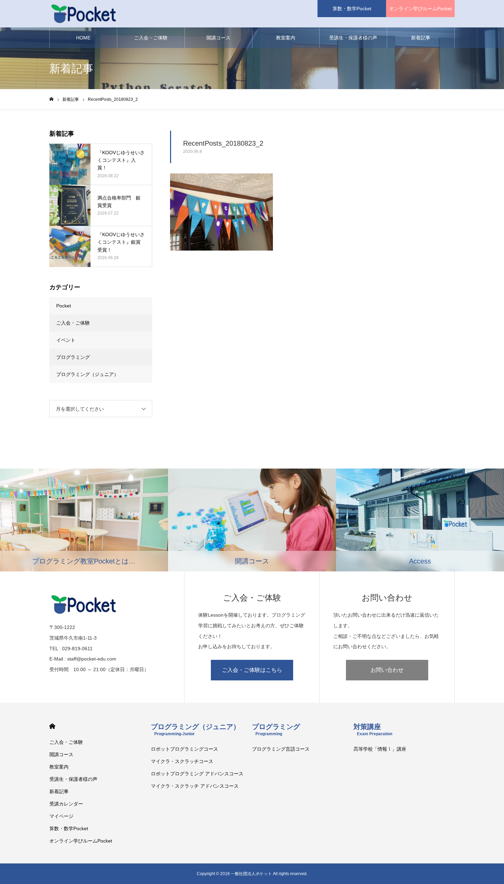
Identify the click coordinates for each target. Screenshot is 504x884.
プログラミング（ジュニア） (87, 374)
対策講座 (372, 729)
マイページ (61, 816)
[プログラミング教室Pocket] (83, 14)
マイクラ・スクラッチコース (182, 761)
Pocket (63, 305)
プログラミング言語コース (281, 749)
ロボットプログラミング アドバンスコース (197, 773)
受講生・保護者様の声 (353, 37)
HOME (83, 37)
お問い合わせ (387, 670)
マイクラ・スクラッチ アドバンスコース (195, 786)
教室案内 (285, 37)
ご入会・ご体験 (151, 37)
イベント (65, 340)
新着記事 (420, 37)
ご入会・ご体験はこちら (252, 670)
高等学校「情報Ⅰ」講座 (379, 749)
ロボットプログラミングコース (184, 749)
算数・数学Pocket (352, 8)
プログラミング (73, 357)
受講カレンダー (66, 804)
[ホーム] (51, 99)
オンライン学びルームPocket (420, 8)
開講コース (218, 37)
